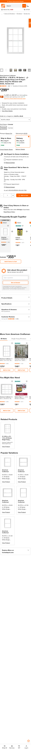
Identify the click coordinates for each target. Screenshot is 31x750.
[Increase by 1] (13, 195)
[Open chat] (30, 23)
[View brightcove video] (20, 70)
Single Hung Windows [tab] (18, 339)
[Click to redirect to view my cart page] (28, 6)
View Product (6, 446)
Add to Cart (6, 370)
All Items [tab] (4, 339)
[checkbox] (4, 159)
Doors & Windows (9, 13)
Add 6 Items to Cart (10, 261)
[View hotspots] (11, 70)
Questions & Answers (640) (20, 86)
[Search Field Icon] (24, 6)
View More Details (7, 111)
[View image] (1, 70)
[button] (15, 298)
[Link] (19, 236)
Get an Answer (15, 282)
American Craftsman (5, 470)
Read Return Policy (9, 212)
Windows (19, 13)
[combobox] (14, 5)
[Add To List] (24, 77)
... (2, 13)
